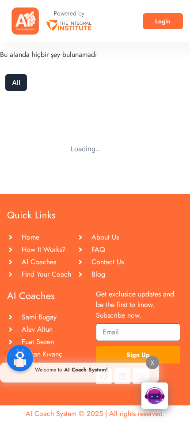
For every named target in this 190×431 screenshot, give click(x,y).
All (16, 82)
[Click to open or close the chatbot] (154, 395)
